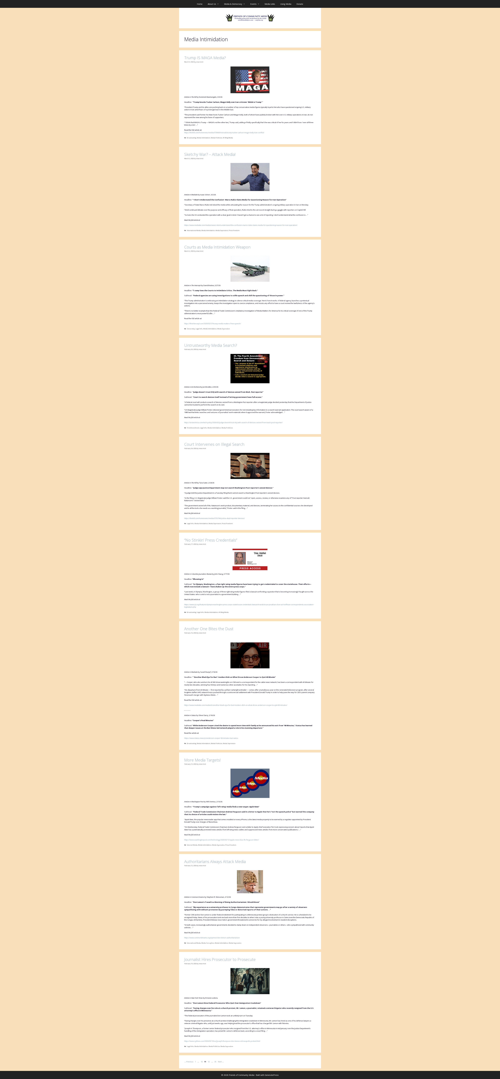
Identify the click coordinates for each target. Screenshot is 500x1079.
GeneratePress (272, 1075)
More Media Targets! (202, 760)
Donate (299, 4)
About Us (212, 4)
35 (215, 1061)
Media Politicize (216, 138)
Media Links (270, 4)
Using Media (285, 4)
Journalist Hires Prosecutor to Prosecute (220, 959)
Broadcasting (191, 138)
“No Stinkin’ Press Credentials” (210, 540)
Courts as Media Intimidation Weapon (217, 247)
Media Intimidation (203, 138)
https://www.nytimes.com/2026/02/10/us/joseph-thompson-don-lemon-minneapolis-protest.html (222, 1041)
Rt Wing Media (228, 138)
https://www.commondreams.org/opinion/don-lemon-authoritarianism (212, 938)
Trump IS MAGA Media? (205, 57)
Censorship (191, 329)
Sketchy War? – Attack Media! (210, 154)
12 (209, 1061)
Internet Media (192, 845)
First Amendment (193, 428)
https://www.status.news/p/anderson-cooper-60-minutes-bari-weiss (211, 738)
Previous (188, 1061)
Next (221, 1061)
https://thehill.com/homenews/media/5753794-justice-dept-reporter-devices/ (214, 518)
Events (253, 4)
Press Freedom (234, 230)
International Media (194, 230)
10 (202, 1061)
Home (199, 4)
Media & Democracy (233, 4)
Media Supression (221, 230)
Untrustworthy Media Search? (210, 345)
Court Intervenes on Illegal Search (214, 444)
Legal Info (199, 329)
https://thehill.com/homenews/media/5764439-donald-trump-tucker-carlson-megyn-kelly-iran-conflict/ (224, 132)
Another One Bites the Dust (208, 628)
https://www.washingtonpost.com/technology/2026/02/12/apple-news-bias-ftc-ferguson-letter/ (221, 840)
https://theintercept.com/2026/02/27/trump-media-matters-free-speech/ (212, 323)
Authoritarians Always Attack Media (215, 861)
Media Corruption (207, 943)
